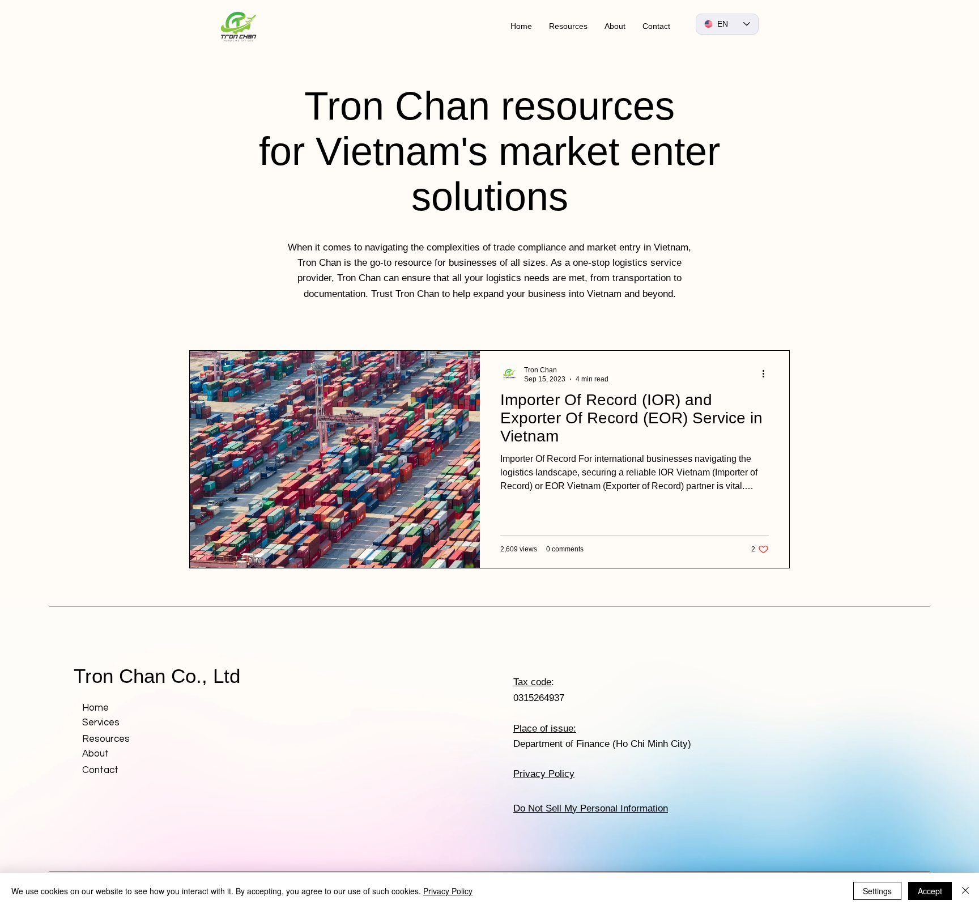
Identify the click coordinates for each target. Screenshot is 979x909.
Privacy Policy (448, 891)
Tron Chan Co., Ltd (157, 676)
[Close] (965, 891)
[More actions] (767, 374)
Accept (930, 891)
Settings (877, 891)
